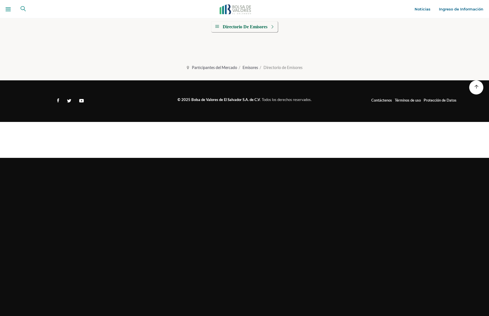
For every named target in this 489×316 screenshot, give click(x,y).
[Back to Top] (476, 87)
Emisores (250, 68)
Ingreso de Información (461, 9)
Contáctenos (381, 100)
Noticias (422, 9)
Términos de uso (408, 100)
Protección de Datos (440, 100)
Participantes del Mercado (214, 68)
